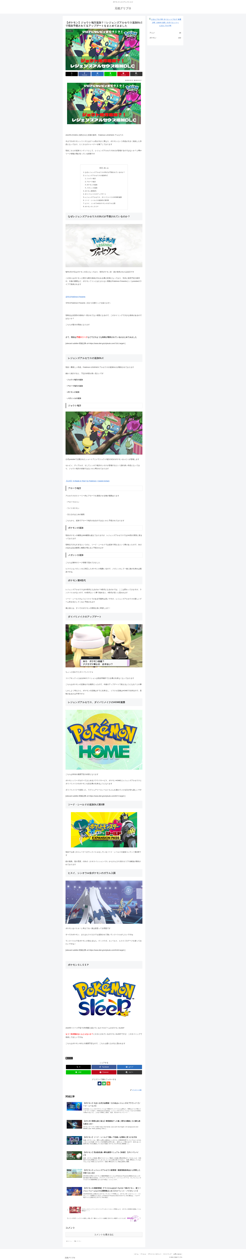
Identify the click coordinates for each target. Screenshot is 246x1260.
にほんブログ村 (165, 26)
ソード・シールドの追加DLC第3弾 (97, 200)
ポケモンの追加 (92, 185)
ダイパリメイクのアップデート (95, 194)
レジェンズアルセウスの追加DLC (96, 175)
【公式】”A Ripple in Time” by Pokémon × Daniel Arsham (87, 481)
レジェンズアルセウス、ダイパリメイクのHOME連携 (103, 197)
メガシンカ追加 (92, 188)
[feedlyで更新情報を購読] (104, 1083)
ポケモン (70, 1058)
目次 (101, 168)
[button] (136, 74)
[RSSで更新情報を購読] (108, 1083)
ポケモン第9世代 (90, 191)
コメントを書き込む (104, 1234)
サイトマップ (167, 1254)
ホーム (136, 1254)
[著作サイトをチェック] (99, 1083)
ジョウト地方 (91, 178)
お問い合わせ (177, 1254)
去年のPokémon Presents (75, 297)
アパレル (143, 1254)
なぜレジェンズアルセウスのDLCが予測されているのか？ (105, 172)
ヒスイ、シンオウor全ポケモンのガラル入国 (100, 203)
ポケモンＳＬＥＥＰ (92, 206)
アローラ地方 (91, 182)
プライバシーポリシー (154, 1254)
